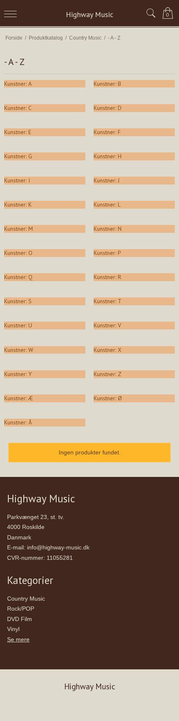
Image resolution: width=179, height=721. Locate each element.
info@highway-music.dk (58, 547)
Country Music (26, 598)
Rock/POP (20, 608)
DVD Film (19, 619)
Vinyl (13, 629)
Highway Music (89, 14)
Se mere (18, 639)
